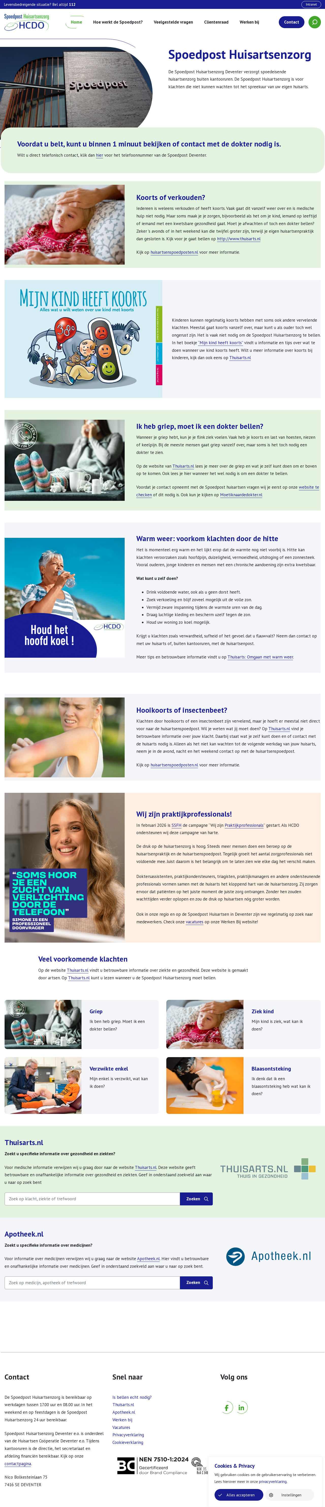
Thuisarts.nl (240, 357)
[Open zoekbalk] (314, 22)
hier (99, 155)
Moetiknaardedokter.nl (241, 495)
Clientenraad (216, 22)
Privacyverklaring (128, 1435)
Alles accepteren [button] (240, 1495)
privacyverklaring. (273, 1481)
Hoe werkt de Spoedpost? (118, 22)
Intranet (311, 4)
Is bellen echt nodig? (132, 1397)
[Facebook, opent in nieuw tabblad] (226, 1400)
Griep (96, 1011)
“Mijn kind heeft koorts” (220, 342)
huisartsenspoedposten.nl (174, 252)
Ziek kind (263, 1011)
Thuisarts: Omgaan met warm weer (260, 657)
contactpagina (18, 1463)
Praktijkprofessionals (244, 825)
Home (76, 22)
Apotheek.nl (24, 1234)
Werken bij (249, 22)
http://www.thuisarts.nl (239, 239)
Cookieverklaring (127, 1442)
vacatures (194, 922)
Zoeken (199, 1200)
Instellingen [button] (291, 1495)
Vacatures (121, 1427)
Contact (291, 22)
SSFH (177, 825)
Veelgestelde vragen (173, 22)
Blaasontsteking (271, 1068)
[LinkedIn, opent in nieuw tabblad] (241, 1400)
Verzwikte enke (108, 1068)
